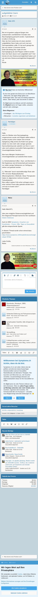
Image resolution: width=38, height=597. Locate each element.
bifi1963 (33, 486)
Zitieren (33, 66)
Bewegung (8, 451)
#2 (35, 129)
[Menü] (2, 2)
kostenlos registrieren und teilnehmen (23, 116)
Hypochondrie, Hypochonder (13, 454)
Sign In (8, 398)
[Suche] (35, 2)
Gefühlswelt (15, 344)
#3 (35, 205)
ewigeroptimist (11, 410)
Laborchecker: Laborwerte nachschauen (17, 441)
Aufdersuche (10, 325)
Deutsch (13, 562)
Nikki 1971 (7, 16)
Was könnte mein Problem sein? (19, 315)
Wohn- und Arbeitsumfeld (12, 438)
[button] (4, 275)
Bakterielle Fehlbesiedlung (20, 325)
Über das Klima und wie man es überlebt (17, 434)
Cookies (5, 562)
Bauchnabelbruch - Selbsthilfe (14, 447)
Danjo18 (9, 344)
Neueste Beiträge (7, 431)
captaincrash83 (10, 307)
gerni (8, 334)
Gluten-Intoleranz (8, 218)
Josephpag (19, 410)
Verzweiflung (11, 332)
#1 (35, 29)
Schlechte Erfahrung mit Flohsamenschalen (21, 314)
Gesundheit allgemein (11, 445)
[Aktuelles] (31, 2)
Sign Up (20, 398)
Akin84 (8, 315)
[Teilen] (32, 29)
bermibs (4, 410)
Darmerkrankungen (21, 307)
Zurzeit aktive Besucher (10, 406)
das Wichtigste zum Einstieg (21, 113)
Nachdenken (9, 470)
